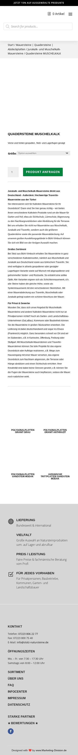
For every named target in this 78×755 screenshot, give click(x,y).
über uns (15, 678)
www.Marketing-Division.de (51, 750)
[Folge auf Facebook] (11, 731)
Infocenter (17, 691)
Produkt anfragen (43, 172)
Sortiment (16, 672)
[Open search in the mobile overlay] (38, 26)
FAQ (11, 685)
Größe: (12, 153)
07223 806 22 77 (28, 634)
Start (11, 45)
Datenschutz (19, 704)
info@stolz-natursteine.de (32, 642)
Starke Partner (21, 716)
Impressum (17, 698)
